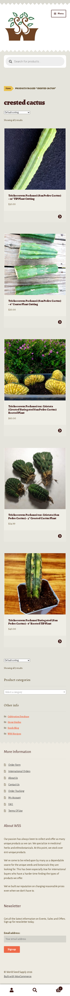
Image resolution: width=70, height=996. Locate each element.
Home (8, 88)
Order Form (14, 764)
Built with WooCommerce (17, 976)
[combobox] (35, 692)
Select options (60, 216)
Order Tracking (16, 791)
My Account (14, 797)
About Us (13, 778)
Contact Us (14, 784)
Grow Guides (14, 722)
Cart (54, 987)
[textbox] (35, 692)
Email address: (12, 933)
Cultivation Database (18, 716)
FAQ (10, 804)
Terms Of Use (15, 810)
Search (35, 990)
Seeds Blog (13, 728)
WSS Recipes (14, 733)
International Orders (19, 771)
